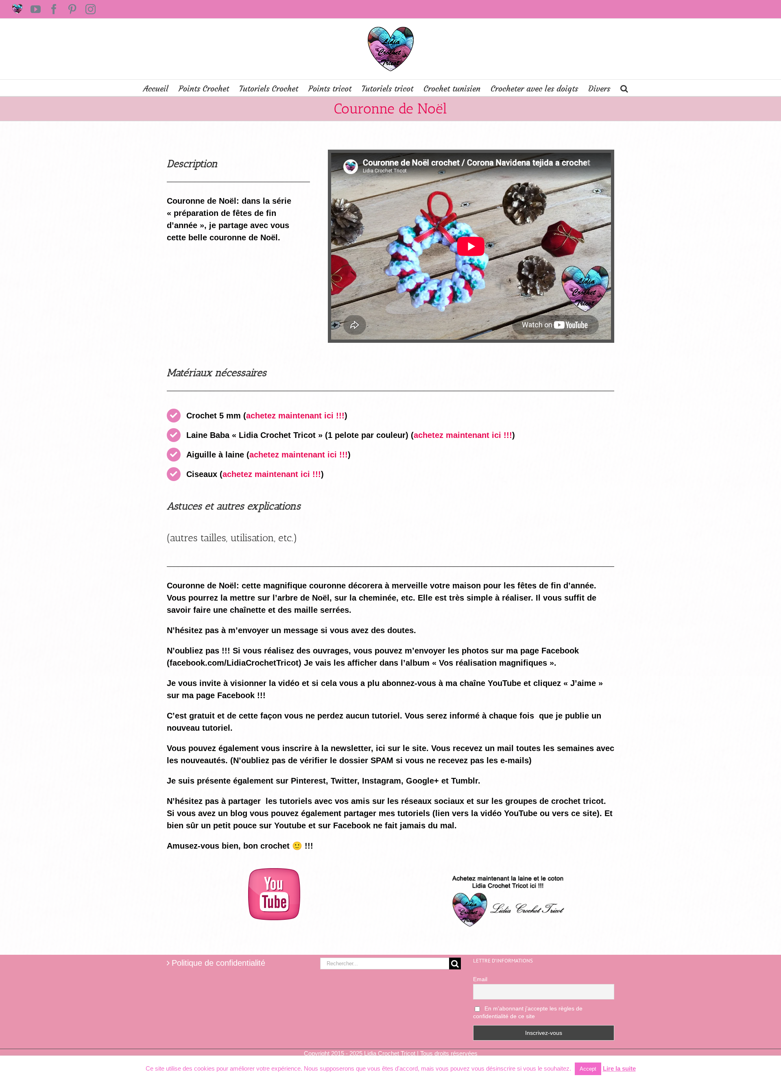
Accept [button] (588, 1069)
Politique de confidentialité (218, 962)
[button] (624, 88)
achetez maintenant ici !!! (295, 415)
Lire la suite (619, 1068)
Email (480, 979)
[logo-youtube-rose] (274, 872)
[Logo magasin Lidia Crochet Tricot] (507, 872)
